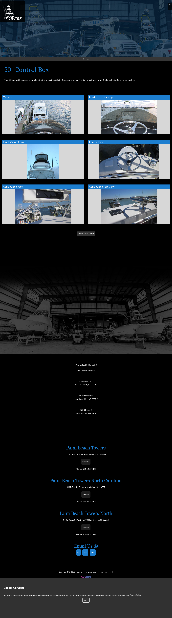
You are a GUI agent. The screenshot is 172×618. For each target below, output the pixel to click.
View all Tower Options (86, 233)
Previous (86, 59)
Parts (93, 552)
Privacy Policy (135, 595)
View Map (85, 462)
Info (78, 552)
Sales (85, 552)
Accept (86, 600)
